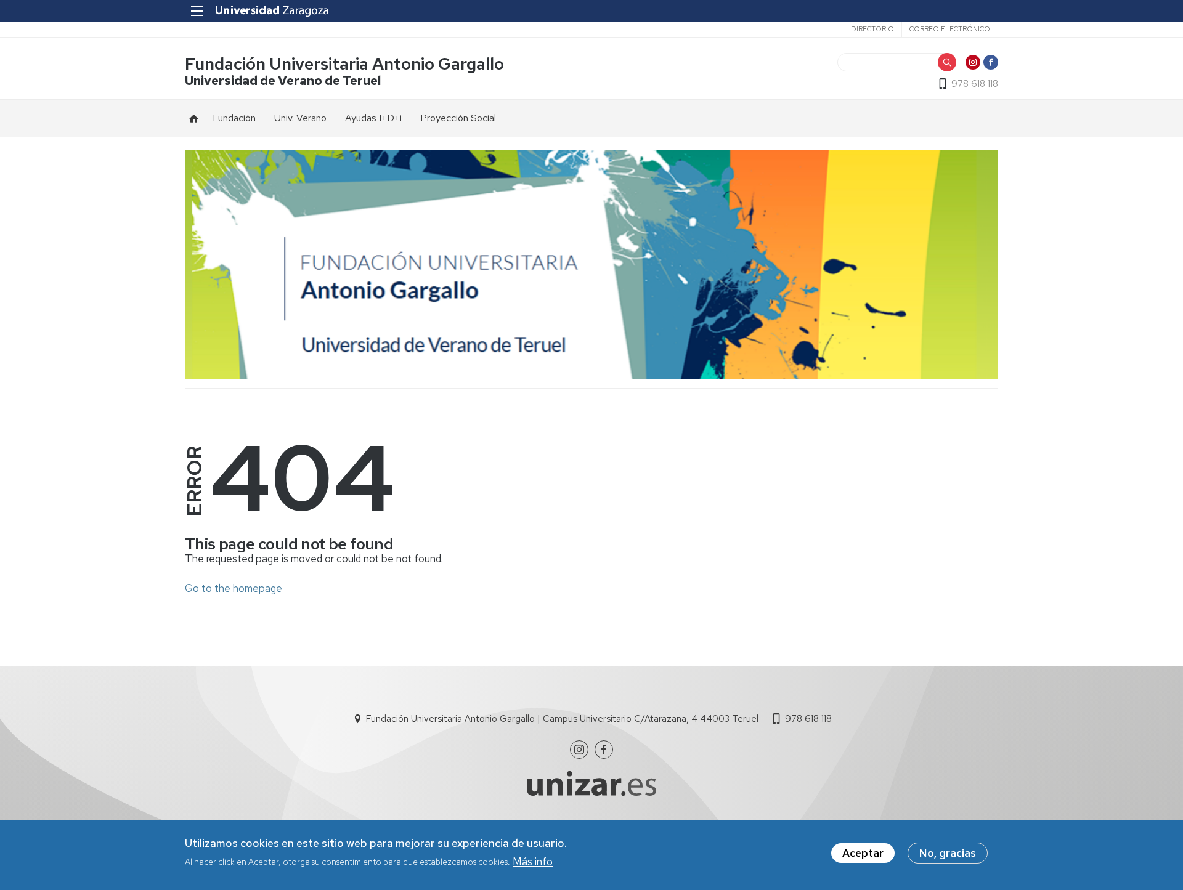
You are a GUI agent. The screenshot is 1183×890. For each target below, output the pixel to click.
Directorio (872, 29)
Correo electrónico (949, 29)
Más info (533, 861)
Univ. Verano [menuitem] (300, 117)
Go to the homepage (233, 588)
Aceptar (863, 853)
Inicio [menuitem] (194, 118)
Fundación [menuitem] (234, 117)
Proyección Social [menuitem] (458, 117)
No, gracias (947, 853)
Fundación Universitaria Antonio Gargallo (344, 64)
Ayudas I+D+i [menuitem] (373, 117)
